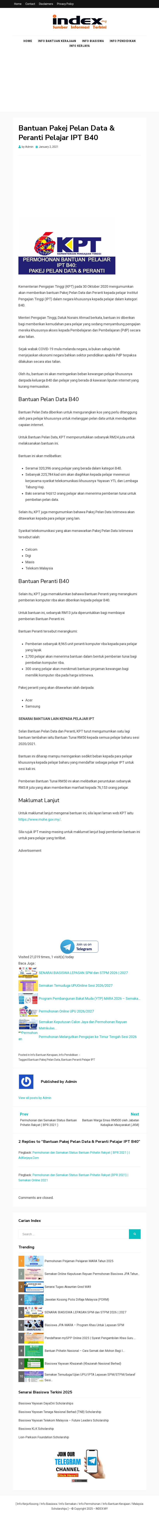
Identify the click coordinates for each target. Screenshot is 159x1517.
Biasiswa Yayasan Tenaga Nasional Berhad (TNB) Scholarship (59, 1412)
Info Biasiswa (93, 41)
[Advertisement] (79, 85)
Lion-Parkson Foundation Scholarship (43, 1437)
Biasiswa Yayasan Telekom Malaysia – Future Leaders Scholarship (63, 1420)
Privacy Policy (65, 3)
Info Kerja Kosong (27, 1503)
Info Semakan (68, 1503)
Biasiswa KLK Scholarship (36, 1429)
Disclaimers (46, 3)
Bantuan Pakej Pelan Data (44, 1059)
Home (18, 3)
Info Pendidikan (123, 41)
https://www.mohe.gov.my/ (39, 819)
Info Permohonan (89, 1503)
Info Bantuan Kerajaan (57, 41)
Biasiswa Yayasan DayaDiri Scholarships (45, 1403)
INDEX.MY (102, 1508)
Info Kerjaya (79, 45)
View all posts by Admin (34, 1098)
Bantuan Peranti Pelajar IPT (78, 1059)
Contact (30, 3)
